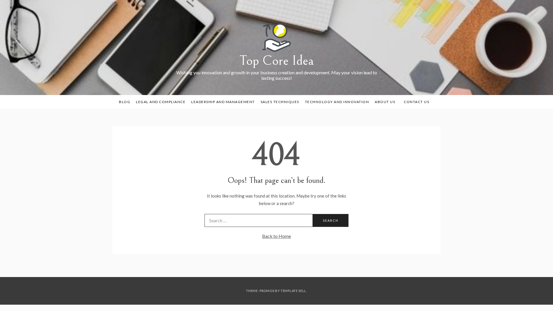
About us (385, 102)
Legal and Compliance (160, 102)
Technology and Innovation (337, 102)
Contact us (416, 102)
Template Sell (293, 291)
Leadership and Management (223, 102)
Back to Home (276, 236)
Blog (124, 102)
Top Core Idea (276, 61)
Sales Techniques (280, 102)
